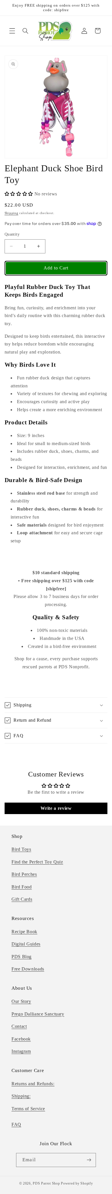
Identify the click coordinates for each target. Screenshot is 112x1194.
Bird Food (21, 886)
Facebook (21, 1038)
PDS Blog (21, 956)
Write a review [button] (56, 808)
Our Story (21, 1001)
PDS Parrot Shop (46, 1183)
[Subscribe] (88, 1160)
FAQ (16, 1124)
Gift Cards (21, 899)
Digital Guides (25, 943)
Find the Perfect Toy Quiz (37, 861)
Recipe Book (24, 931)
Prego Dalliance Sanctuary (37, 1013)
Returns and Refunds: (33, 1083)
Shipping (11, 213)
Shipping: (21, 1096)
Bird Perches (24, 874)
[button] (12, 30)
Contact (19, 1026)
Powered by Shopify (77, 1183)
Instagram (21, 1051)
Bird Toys (21, 849)
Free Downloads (27, 968)
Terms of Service (28, 1108)
